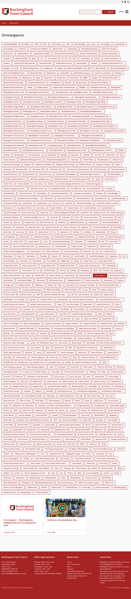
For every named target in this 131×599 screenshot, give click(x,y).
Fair (102, 242)
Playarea (92, 372)
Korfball (21, 299)
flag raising (7, 256)
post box (7, 377)
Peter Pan (75, 367)
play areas (56, 372)
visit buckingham (92, 473)
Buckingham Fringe (74, 102)
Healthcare (108, 280)
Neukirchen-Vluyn (47, 343)
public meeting (68, 381)
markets (28, 319)
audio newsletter (112, 58)
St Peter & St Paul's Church (14, 434)
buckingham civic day (11, 97)
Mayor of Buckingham (32, 323)
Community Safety (10, 203)
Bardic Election (36, 73)
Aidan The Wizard (109, 49)
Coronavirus (40, 208)
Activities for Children (39, 49)
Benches (118, 73)
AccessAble (105, 44)
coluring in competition (82, 193)
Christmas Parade (61, 179)
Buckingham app (62, 92)
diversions (7, 227)
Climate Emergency (93, 184)
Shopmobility (99, 415)
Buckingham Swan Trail (66, 131)
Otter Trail (53, 357)
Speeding (36, 425)
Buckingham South (56, 126)
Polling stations (117, 372)
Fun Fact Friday (49, 270)
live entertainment (10, 309)
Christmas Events (10, 174)
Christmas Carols (118, 169)
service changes (24, 415)
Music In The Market (42, 338)
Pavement (62, 367)
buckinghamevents (54, 145)
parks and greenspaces (36, 367)
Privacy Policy (72, 578)
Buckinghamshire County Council (103, 150)
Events (6, 242)
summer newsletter (44, 444)
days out (17, 222)
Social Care (86, 420)
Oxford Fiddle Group (108, 357)
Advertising (72, 49)
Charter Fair (117, 160)
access (93, 44)
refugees (27, 391)
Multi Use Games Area (96, 333)
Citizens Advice (23, 184)
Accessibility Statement (75, 571)
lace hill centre (47, 299)
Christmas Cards (99, 169)
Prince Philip (114, 377)
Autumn (6, 63)
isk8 (38, 295)
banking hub (48, 68)
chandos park (102, 160)
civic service (38, 184)
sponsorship (50, 425)
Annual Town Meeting (88, 54)
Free (124, 256)
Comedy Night (112, 193)
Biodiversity (27, 78)
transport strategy (10, 468)
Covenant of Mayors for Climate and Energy (36, 217)
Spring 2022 (31, 430)
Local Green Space (46, 314)
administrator (57, 49)
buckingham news (37, 116)
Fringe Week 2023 (48, 266)
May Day (52, 319)
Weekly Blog (75, 478)
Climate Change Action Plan (70, 184)
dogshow (85, 227)
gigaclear (117, 270)
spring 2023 (45, 430)
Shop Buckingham (70, 415)
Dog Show (20, 227)
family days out (45, 246)
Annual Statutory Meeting (64, 54)
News (47, 348)
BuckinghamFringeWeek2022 (97, 145)
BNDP (85, 78)
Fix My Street (108, 251)
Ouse (75, 357)
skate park (7, 420)
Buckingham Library (11, 111)
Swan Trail (71, 444)
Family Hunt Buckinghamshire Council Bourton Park (15, 251)
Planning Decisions (10, 372)
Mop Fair (6, 333)
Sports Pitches (101, 425)
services (55, 415)
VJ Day (116, 473)
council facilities (90, 208)
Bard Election (101, 68)
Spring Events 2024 (82, 430)
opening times (113, 352)
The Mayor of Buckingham (78, 449)
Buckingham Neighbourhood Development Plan (93, 111)
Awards (94, 63)
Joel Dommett (83, 295)
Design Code (30, 222)
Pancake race (23, 362)
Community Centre (64, 198)
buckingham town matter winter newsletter (66, 136)
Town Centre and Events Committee (15, 463)
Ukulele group (107, 468)
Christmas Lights (114, 174)
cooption (68, 203)
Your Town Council (73, 564)
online (39, 352)
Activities (22, 49)
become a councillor (103, 73)
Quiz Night (93, 386)
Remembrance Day (65, 391)
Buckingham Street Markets (104, 126)
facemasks (78, 242)
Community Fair (101, 198)
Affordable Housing (89, 49)
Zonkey (127, 587)
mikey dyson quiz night (88, 328)
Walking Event (50, 478)
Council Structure (28, 213)
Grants (28, 275)
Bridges (83, 87)
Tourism (26, 459)
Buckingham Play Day (55, 121)
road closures (113, 401)
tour (110, 454)
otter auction (21, 357)
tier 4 (43, 454)
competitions (42, 203)
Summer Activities (118, 439)
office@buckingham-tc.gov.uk (16, 574)
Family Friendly (77, 246)
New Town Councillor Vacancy (15, 348)
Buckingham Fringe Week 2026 (42, 107)
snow (55, 420)
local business (79, 309)
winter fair (86, 487)
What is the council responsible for (90, 483)
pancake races (38, 362)
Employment (101, 232)
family (5, 246)
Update (6, 473)
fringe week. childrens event (90, 266)
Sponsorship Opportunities (70, 425)
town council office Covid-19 (56, 463)
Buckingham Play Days (77, 121)
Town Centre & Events (83, 459)
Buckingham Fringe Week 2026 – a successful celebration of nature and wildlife (112, 580)
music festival (23, 338)
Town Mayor (77, 463)
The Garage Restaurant (54, 449)
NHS (70, 348)
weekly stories (91, 478)
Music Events (8, 338)
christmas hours (45, 174)
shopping (112, 415)
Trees (56, 468)
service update (41, 415)
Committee (7, 198)
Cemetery (74, 160)
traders (115, 463)
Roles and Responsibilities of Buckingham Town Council (62, 406)
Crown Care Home (91, 217)
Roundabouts (99, 406)
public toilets (83, 381)
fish (97, 251)
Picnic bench (88, 367)
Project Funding (9, 381)
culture (6, 222)
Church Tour (8, 184)
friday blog (65, 261)
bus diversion (19, 155)
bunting (6, 155)
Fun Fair (63, 270)
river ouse (109, 396)
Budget (121, 150)
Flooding (43, 256)
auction (97, 58)
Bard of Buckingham (118, 68)
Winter (44, 487)
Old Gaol (28, 352)
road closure (98, 401)
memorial (121, 323)
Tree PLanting (28, 468)
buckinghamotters (10, 150)
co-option (109, 189)
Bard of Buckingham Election (14, 73)
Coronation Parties (24, 208)
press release (59, 377)
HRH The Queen (71, 290)
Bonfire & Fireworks (110, 78)
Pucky (5, 386)
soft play (99, 420)
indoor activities (107, 290)
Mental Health (9, 328)
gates (95, 270)
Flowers (54, 256)
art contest (52, 58)
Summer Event (9, 444)
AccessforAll (119, 44)
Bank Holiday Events (31, 68)
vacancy (17, 473)
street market (70, 439)
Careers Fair (110, 155)
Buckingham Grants (65, 107)
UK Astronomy (80, 468)
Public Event (38, 381)
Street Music (86, 439)
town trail (103, 463)
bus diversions (34, 155)
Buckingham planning (34, 121)
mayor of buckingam (11, 323)
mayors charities (72, 323)
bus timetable (50, 155)
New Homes (77, 343)
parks (104, 362)
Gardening (85, 270)
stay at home (22, 439)
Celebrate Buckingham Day (30, 160)
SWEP (82, 444)
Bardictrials (51, 73)
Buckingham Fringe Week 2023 (15, 107)
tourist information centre (44, 459)
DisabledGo (93, 222)
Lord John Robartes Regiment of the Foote (84, 314)
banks (60, 68)
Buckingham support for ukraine (42, 131)
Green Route (70, 275)
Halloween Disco (56, 280)
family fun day (105, 246)
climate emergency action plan (15, 189)
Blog (38, 78)
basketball (64, 73)
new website (35, 348)
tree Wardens (44, 468)
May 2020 (40, 319)
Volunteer (7, 478)
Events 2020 (18, 242)
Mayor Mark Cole (108, 319)
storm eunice (55, 439)
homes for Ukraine (10, 290)
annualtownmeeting (110, 54)
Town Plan (90, 463)
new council (63, 343)
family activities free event (23, 246)
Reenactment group (11, 391)
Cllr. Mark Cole (76, 189)
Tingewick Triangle (73, 454)
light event (87, 304)
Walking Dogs (34, 478)
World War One (9, 492)
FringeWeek (111, 266)
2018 (36, 44)
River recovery (25, 401)
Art (42, 58)
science (62, 410)
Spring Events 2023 (62, 430)
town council (35, 463)
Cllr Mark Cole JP (37, 189)
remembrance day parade (87, 391)
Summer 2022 (101, 439)
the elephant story (32, 449)
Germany (106, 270)
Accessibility (8, 49)
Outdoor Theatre (88, 357)
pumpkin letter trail (20, 386)
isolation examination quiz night (56, 295)
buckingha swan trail (98, 87)
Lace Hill (32, 299)
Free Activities (9, 261)
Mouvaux (43, 333)
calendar (86, 155)
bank (17, 68)
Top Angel (100, 454)
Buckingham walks (114, 140)
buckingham (115, 87)
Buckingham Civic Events (33, 97)
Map (100, 314)
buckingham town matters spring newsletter (42, 140)
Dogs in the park (70, 227)
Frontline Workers (10, 270)
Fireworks (87, 251)
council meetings (10, 213)
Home (69, 562)
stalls (119, 434)
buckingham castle (80, 92)
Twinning (67, 468)
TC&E (103, 444)
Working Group (120, 487)
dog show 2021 (35, 227)
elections (87, 232)
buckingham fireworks (32, 102)
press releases (76, 377)
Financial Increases (71, 251)
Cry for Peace (108, 217)
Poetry (103, 372)
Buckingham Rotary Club (100, 121)
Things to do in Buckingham (25, 454)
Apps (34, 58)
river (81, 396)
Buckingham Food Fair (53, 102)
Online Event (51, 352)
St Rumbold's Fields (65, 434)
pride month (99, 377)
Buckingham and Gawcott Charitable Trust (41, 92)
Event (102, 237)
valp (53, 473)
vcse (61, 473)
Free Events (37, 261)
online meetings (67, 352)
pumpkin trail (38, 386)
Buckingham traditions (66, 140)
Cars (121, 155)
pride (88, 377)
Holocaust (70, 285)
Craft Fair (66, 217)
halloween (40, 280)
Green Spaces (84, 275)
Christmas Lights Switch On (14, 179)
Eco (54, 232)
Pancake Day (8, 362)
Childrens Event (85, 164)
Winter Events (72, 487)
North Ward (108, 348)
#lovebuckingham (10, 44)
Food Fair (65, 256)
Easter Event (44, 232)
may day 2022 (65, 319)
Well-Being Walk (10, 483)
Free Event (24, 261)
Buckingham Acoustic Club (13, 92)
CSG (119, 217)
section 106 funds (114, 410)
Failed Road (92, 242)
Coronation (7, 208)
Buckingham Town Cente (90, 131)
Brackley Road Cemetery (13, 87)
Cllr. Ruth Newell (93, 189)
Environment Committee (63, 237)
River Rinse (39, 401)
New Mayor (90, 343)
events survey (33, 242)
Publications (116, 381)
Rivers (77, 401)
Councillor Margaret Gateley (64, 213)
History (50, 285)
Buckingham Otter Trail (58, 116)
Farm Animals (35, 251)
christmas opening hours (39, 179)
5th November (80, 44)
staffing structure (106, 434)
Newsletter (59, 348)
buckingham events (11, 102)
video (79, 473)
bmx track (74, 78)
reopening (51, 396)
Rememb (49, 391)
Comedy (99, 193)
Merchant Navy (44, 328)
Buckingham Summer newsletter (15, 131)
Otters (65, 357)
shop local (85, 415)
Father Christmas (52, 251)
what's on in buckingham (13, 487)
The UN (120, 449)
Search (110, 12)
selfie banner (8, 415)
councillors (84, 213)
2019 (45, 44)
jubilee (96, 295)
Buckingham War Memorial (13, 145)
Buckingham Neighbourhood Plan (15, 116)
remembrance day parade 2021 (113, 391)
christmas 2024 (56, 169)
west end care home (65, 483)
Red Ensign (119, 386)
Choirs (117, 164)
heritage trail (8, 285)
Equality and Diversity (86, 237)
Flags (19, 256)
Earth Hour (7, 232)
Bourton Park (81, 83)
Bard (89, 68)
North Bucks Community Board (89, 348)
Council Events (73, 208)
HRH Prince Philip (53, 290)
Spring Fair (99, 430)
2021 (68, 44)
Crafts (76, 217)
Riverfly (68, 401)
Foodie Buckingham (97, 256)
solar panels (113, 420)
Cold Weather (9, 193)
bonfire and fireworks (36, 83)
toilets (88, 454)
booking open (55, 83)
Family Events (60, 246)
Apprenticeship (21, 58)
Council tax (44, 213)
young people (25, 492)
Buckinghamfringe (74, 145)
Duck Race (118, 227)
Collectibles (42, 193)
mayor (77, 319)
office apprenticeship (11, 352)
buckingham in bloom (106, 107)
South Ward (8, 425)
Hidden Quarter (24, 285)
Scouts (83, 410)
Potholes (19, 377)
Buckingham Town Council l (39, 136)
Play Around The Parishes (74, 372)
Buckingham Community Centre (60, 97)
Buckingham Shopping (35, 126)
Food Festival (79, 256)
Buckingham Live (29, 111)
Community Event (83, 198)
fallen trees (113, 242)
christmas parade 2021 (81, 179)
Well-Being (106, 478)
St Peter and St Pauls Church (41, 434)
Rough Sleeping (83, 406)
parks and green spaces (12, 367)
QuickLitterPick (78, 386)
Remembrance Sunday (33, 396)
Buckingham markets (49, 111)
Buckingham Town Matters (92, 136)
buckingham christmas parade (104, 92)
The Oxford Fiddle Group (103, 449)
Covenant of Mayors (11, 217)
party (51, 367)
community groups (118, 198)
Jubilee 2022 (109, 295)
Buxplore (75, 155)
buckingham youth (36, 145)
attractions (85, 58)
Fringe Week (88, 261)
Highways (39, 285)
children (27, 164)
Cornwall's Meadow (84, 203)
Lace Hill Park (62, 299)
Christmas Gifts (28, 174)
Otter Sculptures (38, 357)
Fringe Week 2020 (105, 261)
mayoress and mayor (53, 323)
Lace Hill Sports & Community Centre (84, 299)
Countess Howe (99, 213)
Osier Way (7, 357)
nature (33, 343)
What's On (109, 483)
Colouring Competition (60, 193)
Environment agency (42, 237)
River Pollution (9, 401)
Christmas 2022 (38, 169)
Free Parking (51, 261)
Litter (117, 304)
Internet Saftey (25, 295)
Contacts (70, 569)
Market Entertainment (12, 319)
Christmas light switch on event (92, 174)
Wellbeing (26, 483)
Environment (24, 237)
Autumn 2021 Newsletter (24, 63)
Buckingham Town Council (13, 136)
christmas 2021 (22, 169)
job (72, 295)
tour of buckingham (11, 459)
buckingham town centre (114, 131)
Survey (59, 444)
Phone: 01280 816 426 (10, 571)
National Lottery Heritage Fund (15, 343)
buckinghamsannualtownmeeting (34, 150)
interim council (9, 295)
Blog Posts (61, 78)
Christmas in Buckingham (66, 174)
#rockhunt (26, 44)
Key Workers (8, 299)
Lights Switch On (103, 304)
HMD (60, 285)
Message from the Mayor (64, 328)
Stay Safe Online (39, 439)
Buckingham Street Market (78, 126)
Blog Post (48, 78)
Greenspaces (100, 275)
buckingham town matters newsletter (15, 140)
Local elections (9, 314)
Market (109, 314)
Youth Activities (42, 492)
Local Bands (64, 309)
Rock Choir (29, 406)
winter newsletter (102, 487)
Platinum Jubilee (40, 372)
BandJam (6, 68)
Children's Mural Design (65, 164)
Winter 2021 (57, 487)
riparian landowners (67, 396)
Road (87, 401)
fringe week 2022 (29, 266)
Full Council (27, 270)
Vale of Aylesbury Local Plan (35, 473)
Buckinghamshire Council (77, 150)
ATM (74, 58)
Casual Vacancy (9, 160)
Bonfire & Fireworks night (13, 83)
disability (62, 222)
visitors (107, 473)
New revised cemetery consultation (112, 343)
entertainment (9, 237)
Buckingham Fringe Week (96, 102)
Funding (73, 270)
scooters (72, 410)
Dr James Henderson (101, 227)
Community (48, 198)
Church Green (110, 179)
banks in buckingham (75, 68)
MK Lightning (106, 328)
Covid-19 (54, 217)
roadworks (16, 406)
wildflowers (32, 487)
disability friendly (77, 222)
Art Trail (64, 58)
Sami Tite (26, 410)
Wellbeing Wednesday (44, 483)
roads (5, 406)
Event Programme (116, 237)
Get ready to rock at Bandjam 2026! (112, 576)
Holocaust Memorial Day (109, 285)
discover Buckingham (111, 222)
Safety (6, 410)
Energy (113, 232)
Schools (51, 410)
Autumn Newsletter (64, 63)
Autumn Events (45, 63)
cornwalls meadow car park (107, 203)
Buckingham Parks (101, 116)
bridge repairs (42, 87)
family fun (91, 246)
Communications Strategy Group (29, 198)
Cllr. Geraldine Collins (57, 189)
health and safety (92, 280)
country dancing (116, 213)
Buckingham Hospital (85, 107)
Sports (88, 425)
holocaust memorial (87, 285)
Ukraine (94, 468)
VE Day (70, 473)
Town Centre (64, 459)
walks (63, 478)
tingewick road (55, 454)
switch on (93, 444)
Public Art (24, 381)
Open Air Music (97, 352)
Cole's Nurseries (25, 193)
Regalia (39, 391)
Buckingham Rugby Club (12, 126)
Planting (26, 372)
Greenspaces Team (117, 275)
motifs (32, 333)
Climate (51, 184)
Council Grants (107, 208)
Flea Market (30, 256)
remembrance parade (11, 396)
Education (64, 232)
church (97, 179)
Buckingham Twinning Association (92, 140)
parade (68, 362)
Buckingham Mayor (69, 111)
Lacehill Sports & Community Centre (15, 304)
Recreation (105, 386)
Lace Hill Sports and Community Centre (111, 299)
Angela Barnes (23, 54)
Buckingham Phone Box (12, 121)
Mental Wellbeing (26, 328)
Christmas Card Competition (77, 169)
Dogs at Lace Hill (52, 227)
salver (15, 410)
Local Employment (27, 314)
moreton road (20, 333)
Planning (119, 367)
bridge (30, 87)
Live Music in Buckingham (45, 309)
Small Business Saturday (39, 420)
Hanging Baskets (74, 280)
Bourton (68, 83)
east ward (20, 232)
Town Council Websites (114, 587)
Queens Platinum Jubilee (57, 386)
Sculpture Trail (97, 410)
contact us (56, 203)
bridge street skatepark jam (64, 87)
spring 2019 (17, 430)
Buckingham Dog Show (111, 97)
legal (59, 304)
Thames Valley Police (12, 449)
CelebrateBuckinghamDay (56, 160)
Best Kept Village (10, 78)
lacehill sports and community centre (42, 304)
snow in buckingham (70, 420)
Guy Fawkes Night (24, 280)
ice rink (85, 290)
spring (5, 430)
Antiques (7, 58)
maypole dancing (89, 323)
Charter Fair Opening (11, 164)
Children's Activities (43, 164)
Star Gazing (8, 439)
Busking (64, 155)
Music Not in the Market (63, 338)
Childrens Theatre (103, 164)
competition (27, 203)
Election (76, 232)
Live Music (27, 309)
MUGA (80, 333)
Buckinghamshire (56, 150)
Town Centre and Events (106, 459)
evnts (45, 242)
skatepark (20, 420)
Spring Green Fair (114, 430)
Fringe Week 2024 (67, 266)
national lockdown (84, 338)
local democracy (114, 309)
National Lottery (103, 338)
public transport (100, 381)
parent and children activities (86, 362)
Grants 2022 (40, 275)
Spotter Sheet (117, 425)
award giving (81, 63)
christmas (7, 169)
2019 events (56, 44)
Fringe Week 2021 (10, 266)
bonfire (95, 78)
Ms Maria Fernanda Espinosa (62, 333)
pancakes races (55, 362)
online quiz (82, 352)
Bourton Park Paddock (100, 83)
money (118, 328)
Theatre (6, 454)
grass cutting (55, 275)
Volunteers (20, 478)
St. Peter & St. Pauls (85, 434)
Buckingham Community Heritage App (87, 97)
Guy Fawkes (8, 280)
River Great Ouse (94, 396)
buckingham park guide (81, 116)
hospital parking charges (32, 290)
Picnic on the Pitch (104, 367)
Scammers (39, 410)
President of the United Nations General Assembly (39, 377)
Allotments (8, 54)
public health (52, 381)
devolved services (47, 222)
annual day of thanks (41, 54)
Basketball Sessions (82, 73)
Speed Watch (22, 425)
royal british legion (116, 406)
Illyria (94, 290)
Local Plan (63, 314)
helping (120, 280)
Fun (37, 270)
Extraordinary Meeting (61, 242)
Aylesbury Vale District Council (114, 63)
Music (111, 333)
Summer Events (25, 444)
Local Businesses (96, 309)
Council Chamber (56, 208)
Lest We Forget (72, 304)
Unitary (120, 468)
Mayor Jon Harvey (91, 319)
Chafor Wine (88, 160)
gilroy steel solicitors (12, 275)
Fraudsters (113, 256)
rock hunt (42, 406)
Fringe (76, 261)
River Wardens (54, 401)
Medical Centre (107, 323)
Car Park (97, 155)
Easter (31, 232)
